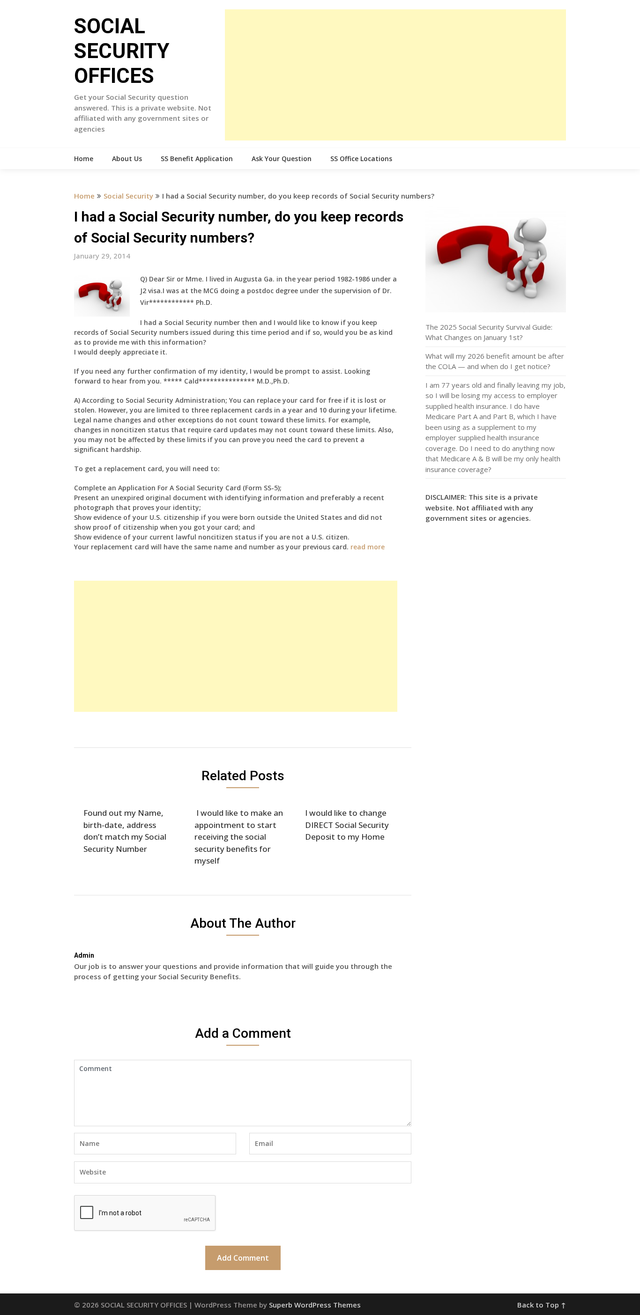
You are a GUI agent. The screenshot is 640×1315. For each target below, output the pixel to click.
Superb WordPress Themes (315, 1304)
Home (83, 158)
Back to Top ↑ (541, 1304)
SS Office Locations (361, 158)
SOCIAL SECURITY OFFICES (122, 51)
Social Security (128, 195)
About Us (127, 158)
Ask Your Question (282, 158)
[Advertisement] (395, 74)
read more (367, 546)
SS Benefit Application (197, 158)
